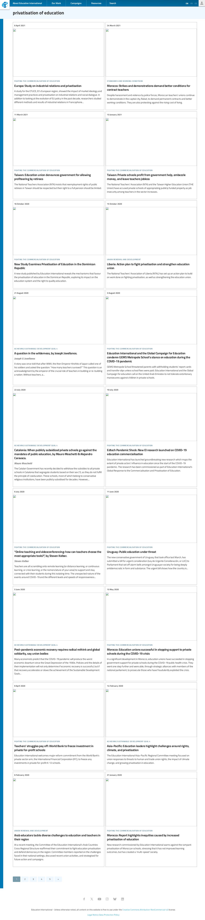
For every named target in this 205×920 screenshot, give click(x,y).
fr (191, 3)
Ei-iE (5, 5)
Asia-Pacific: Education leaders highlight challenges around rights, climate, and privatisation (151, 724)
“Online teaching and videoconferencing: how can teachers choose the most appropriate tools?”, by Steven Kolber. (58, 534)
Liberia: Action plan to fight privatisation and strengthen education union (151, 241)
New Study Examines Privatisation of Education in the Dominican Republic (58, 242)
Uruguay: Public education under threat (151, 530)
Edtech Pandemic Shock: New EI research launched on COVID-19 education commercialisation (151, 430)
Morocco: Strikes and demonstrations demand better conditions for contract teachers (151, 64)
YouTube (99, 899)
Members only (202, 3)
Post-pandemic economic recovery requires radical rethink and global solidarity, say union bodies (58, 631)
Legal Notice (93, 914)
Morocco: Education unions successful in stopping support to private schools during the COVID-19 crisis (151, 629)
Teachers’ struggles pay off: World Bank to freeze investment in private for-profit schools (58, 724)
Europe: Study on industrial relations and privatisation (58, 63)
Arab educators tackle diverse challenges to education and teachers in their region (58, 817)
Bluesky (115, 899)
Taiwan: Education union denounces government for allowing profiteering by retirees (58, 151)
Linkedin (122, 899)
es (196, 3)
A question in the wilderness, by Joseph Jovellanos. (58, 334)
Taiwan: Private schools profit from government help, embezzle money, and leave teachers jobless (151, 153)
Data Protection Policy (109, 914)
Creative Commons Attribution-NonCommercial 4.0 (145, 909)
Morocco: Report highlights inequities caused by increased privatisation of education (151, 814)
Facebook (84, 899)
